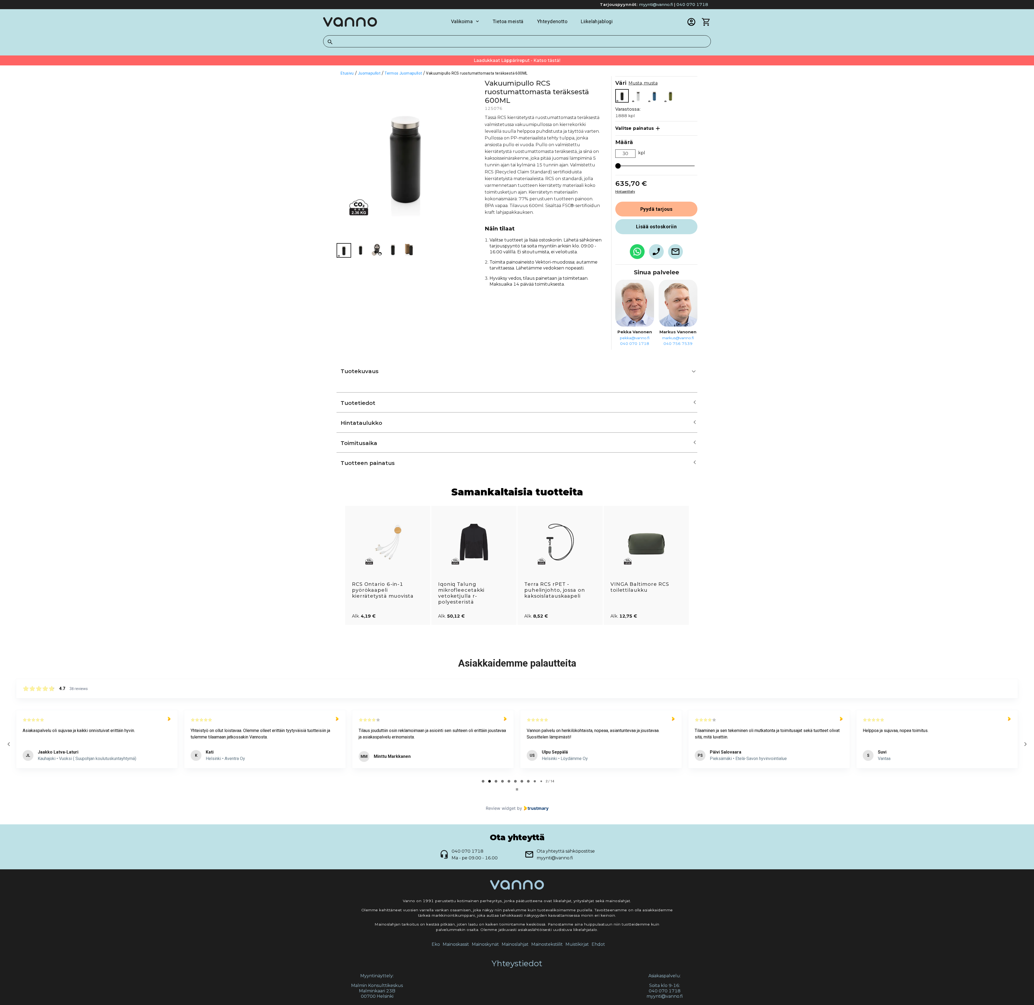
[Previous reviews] (9, 744)
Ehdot (598, 944)
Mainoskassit (456, 944)
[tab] (483, 781)
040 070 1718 (692, 4)
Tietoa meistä (507, 21)
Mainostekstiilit (547, 944)
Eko (436, 944)
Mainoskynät (485, 944)
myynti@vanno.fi (656, 4)
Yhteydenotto (552, 21)
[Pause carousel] (517, 789)
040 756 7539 (678, 343)
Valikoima (462, 21)
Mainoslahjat (515, 944)
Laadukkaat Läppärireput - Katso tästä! (517, 60)
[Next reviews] (1025, 744)
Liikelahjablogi (597, 21)
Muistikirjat (577, 944)
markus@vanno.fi (678, 338)
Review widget (501, 808)
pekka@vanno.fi (634, 338)
